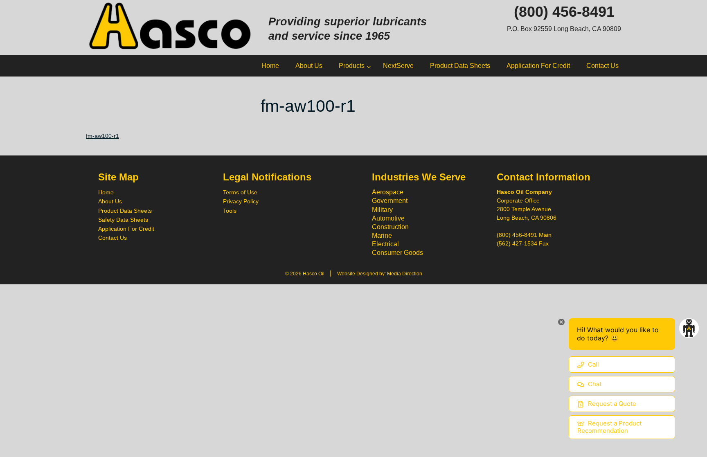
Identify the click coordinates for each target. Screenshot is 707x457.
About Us (110, 201)
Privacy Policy (241, 201)
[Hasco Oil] (171, 26)
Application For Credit (126, 228)
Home (106, 192)
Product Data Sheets (125, 210)
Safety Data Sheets (123, 219)
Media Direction (404, 274)
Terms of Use (240, 192)
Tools (229, 210)
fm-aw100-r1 (102, 136)
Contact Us (112, 237)
